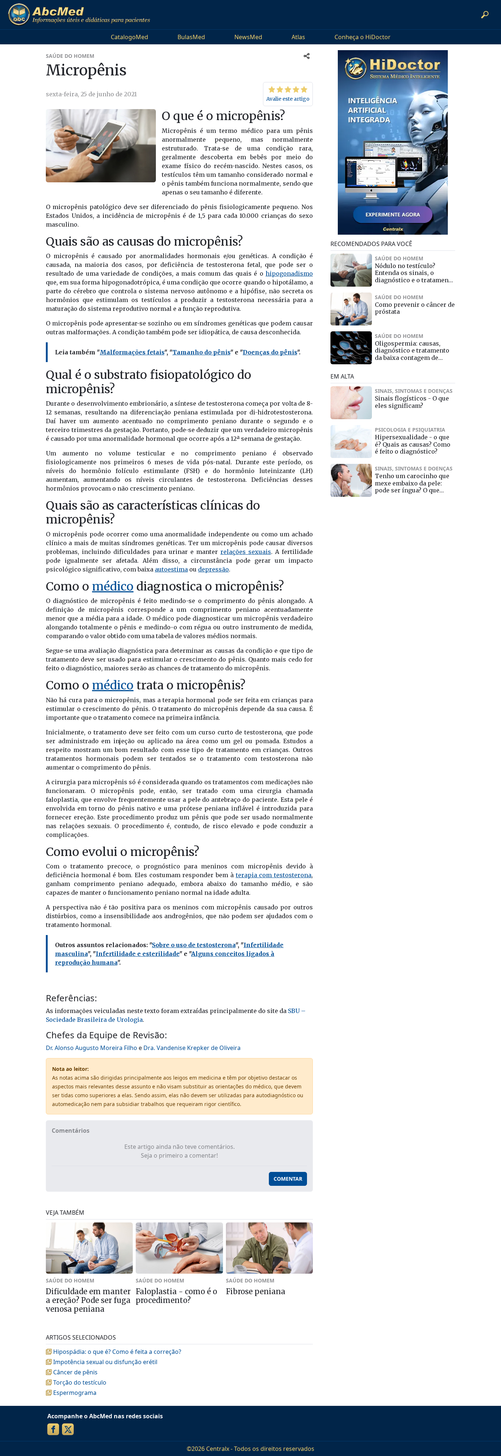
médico (113, 586)
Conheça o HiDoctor (362, 37)
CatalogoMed (129, 37)
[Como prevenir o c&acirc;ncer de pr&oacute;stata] (351, 309)
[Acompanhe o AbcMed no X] (68, 1429)
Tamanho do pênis (201, 352)
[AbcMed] (78, 14)
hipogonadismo (289, 273)
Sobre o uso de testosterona (193, 945)
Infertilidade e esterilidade (137, 953)
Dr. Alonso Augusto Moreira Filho (91, 1048)
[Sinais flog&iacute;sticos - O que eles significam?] (351, 402)
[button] (485, 14)
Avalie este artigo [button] (288, 99)
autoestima (171, 569)
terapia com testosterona (273, 875)
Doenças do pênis (270, 352)
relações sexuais (245, 551)
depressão (213, 569)
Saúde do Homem (70, 55)
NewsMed (248, 37)
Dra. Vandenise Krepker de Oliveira (192, 1048)
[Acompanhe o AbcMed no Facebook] (53, 1429)
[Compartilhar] (306, 56)
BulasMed (191, 37)
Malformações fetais (132, 352)
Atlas (298, 37)
